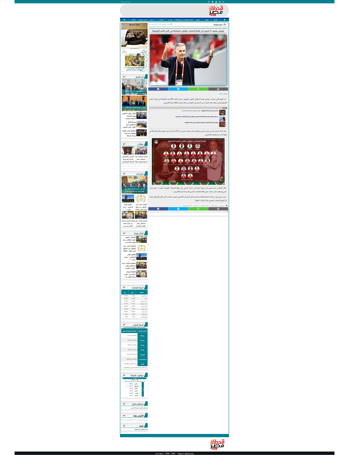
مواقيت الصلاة (137, 375)
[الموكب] (134, 36)
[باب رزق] (134, 60)
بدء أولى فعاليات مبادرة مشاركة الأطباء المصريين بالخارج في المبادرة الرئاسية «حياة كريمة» (196, 116)
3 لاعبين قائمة (214, 205)
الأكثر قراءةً (138, 233)
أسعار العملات (137, 287)
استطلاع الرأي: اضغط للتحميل (139, 407)
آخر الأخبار (139, 76)
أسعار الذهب (138, 324)
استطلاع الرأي (137, 403)
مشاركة (163, 99)
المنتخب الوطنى (204, 205)
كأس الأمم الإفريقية (206, 110)
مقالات (140, 143)
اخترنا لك (139, 173)
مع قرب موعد (214, 110)
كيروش (186, 99)
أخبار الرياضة (218, 24)
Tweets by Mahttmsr (141, 429)
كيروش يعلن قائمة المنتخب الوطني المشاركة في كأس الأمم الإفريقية (201, 122)
